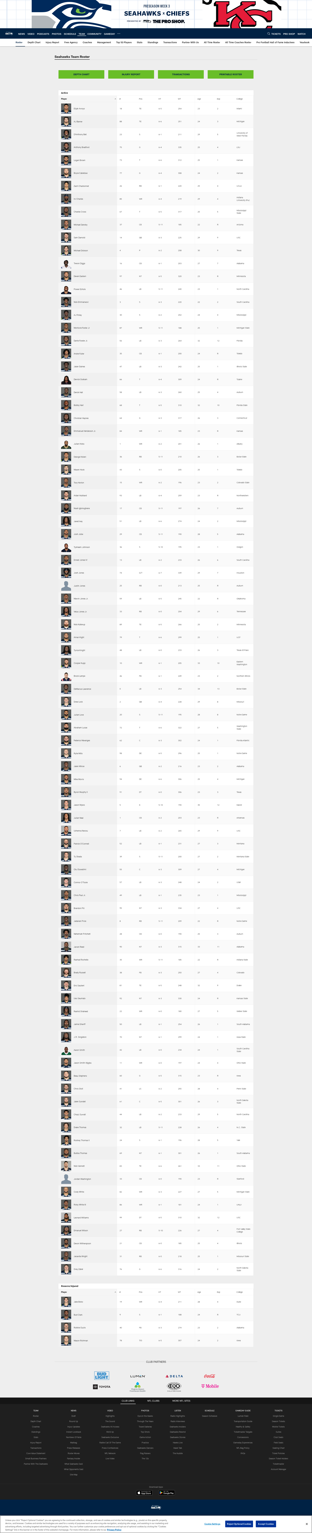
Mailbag (73, 1442)
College (239, 99)
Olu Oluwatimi (80, 869)
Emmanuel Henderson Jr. (85, 431)
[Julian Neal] (66, 818)
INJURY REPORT (131, 74)
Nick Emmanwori (81, 302)
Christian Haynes (81, 418)
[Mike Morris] (66, 779)
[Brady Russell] (66, 972)
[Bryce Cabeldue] (66, 173)
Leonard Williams (81, 1217)
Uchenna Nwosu (81, 831)
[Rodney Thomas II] (66, 1140)
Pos (140, 99)
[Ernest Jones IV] (66, 560)
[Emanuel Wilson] (66, 1230)
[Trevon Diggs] (66, 263)
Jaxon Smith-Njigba (82, 1063)
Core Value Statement (35, 1453)
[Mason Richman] (66, 1340)
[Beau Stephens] (66, 1076)
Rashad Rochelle (81, 959)
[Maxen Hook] (66, 470)
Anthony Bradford (81, 147)
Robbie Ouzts (80, 1327)
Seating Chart (279, 1448)
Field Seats (278, 1442)
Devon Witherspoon (82, 1243)
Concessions (243, 1437)
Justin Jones (79, 586)
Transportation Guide (243, 1421)
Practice (145, 1442)
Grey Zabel (78, 1269)
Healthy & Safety (243, 1426)
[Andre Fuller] (66, 354)
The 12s (145, 1458)
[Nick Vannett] (66, 1166)
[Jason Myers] (66, 805)
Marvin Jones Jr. (81, 598)
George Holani (80, 457)
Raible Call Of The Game (110, 1442)
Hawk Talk (177, 1448)
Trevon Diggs (79, 263)
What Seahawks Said (74, 1464)
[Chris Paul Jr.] (66, 895)
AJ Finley (78, 315)
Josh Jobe (78, 534)
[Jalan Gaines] (66, 366)
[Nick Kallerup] (66, 624)
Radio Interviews (178, 1421)
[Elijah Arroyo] (66, 108)
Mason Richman (81, 1340)
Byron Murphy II (81, 792)
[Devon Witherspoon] (66, 1243)
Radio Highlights (177, 1416)
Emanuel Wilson (81, 1230)
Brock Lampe (79, 676)
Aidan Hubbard (80, 495)
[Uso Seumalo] (66, 998)
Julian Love (79, 715)
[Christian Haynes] (66, 418)
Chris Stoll (78, 1088)
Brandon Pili (79, 908)
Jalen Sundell (80, 1101)
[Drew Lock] (66, 702)
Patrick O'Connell (81, 844)
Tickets (278, 1410)
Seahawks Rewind (178, 1432)
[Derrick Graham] (66, 379)
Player (64, 99)
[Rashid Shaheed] (66, 1011)
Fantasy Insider (73, 1458)
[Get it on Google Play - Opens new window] (166, 1494)
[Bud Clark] (66, 1315)
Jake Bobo (78, 1302)
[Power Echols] (66, 289)
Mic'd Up (110, 1432)
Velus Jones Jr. (80, 611)
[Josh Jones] (66, 573)
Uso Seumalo (79, 998)
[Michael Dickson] (66, 250)
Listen (178, 1410)
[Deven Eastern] (66, 276)
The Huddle (178, 1453)
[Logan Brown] (66, 160)
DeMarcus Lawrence (82, 689)
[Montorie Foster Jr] (66, 328)
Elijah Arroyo (79, 108)
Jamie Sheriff (79, 1024)
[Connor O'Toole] (66, 882)
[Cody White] (66, 1192)
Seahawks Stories (177, 1437)
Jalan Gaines (79, 366)
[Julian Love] (66, 714)
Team (35, 1410)
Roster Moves (74, 1453)
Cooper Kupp (79, 663)
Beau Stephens (80, 1076)
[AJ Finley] (66, 315)
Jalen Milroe (79, 766)
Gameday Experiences (243, 1442)
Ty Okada (78, 856)
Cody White (79, 1192)
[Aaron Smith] (66, 1050)
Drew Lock (78, 702)
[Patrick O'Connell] (66, 843)
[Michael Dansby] (66, 225)
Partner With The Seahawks (36, 1464)
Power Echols (80, 289)
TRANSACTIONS (181, 74)
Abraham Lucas (80, 727)
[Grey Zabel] (66, 1269)
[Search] (268, 33)
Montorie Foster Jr (82, 328)
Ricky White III (80, 1204)
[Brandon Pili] (66, 908)
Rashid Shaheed (81, 1011)
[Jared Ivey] (66, 521)
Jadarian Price (80, 921)
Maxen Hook (79, 469)
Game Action (145, 1437)
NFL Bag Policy (242, 1448)
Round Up (73, 1421)
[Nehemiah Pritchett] (66, 934)
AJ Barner (78, 121)
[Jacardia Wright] (66, 1256)
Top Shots (145, 1432)
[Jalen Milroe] (66, 766)
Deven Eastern (80, 276)
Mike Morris (79, 779)
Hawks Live (177, 1442)
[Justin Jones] (66, 586)
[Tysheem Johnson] (66, 547)
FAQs (243, 1453)
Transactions (35, 1448)
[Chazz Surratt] (66, 1114)
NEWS (73, 1410)
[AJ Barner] (66, 121)
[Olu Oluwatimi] (66, 869)
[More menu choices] (118, 33)
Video (110, 1410)
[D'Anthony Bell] (66, 134)
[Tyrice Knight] (66, 650)
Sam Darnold (79, 237)
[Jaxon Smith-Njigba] (66, 1063)
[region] (156, 1524)
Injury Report (35, 1442)
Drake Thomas (80, 1127)
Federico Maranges (82, 740)
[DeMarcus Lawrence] (66, 689)
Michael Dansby (80, 225)
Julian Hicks (79, 444)
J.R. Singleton (80, 1037)
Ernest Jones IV (80, 560)
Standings (35, 1432)
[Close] (306, 1523)
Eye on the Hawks (145, 1416)
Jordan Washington (82, 1179)
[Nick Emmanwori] (66, 302)
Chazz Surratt (80, 1114)
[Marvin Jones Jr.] (66, 599)
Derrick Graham (80, 379)
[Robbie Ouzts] (66, 1327)
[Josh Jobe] (66, 534)
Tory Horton (79, 482)
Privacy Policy (114, 1529)
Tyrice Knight (79, 650)
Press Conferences (110, 1448)
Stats (36, 1437)
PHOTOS (145, 1410)
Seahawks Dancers (145, 1448)
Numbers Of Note (73, 1437)
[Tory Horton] (66, 482)
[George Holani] (66, 457)
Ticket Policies (278, 1453)
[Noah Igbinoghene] (66, 508)
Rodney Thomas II (82, 1140)
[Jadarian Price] (66, 921)
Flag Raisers (145, 1453)
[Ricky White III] (66, 1205)
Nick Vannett (79, 1166)
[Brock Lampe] (66, 676)
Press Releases (73, 1448)
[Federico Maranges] (66, 740)
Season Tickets (278, 1421)
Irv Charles (78, 199)
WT (179, 99)
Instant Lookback (73, 1432)
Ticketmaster (278, 1464)
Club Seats (278, 1437)
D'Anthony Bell (80, 134)
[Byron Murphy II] (66, 792)
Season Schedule (209, 1416)
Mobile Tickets (278, 1426)
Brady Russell (80, 972)
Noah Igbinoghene (82, 508)
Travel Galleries (145, 1426)
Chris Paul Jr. (80, 895)
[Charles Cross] (66, 212)
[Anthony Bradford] (66, 147)
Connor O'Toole (81, 882)
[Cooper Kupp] (66, 663)
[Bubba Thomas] (66, 1153)
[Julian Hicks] (66, 444)
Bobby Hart (79, 405)
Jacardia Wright (80, 1256)
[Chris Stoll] (66, 1089)
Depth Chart (36, 1421)
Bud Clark (78, 1315)
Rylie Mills (78, 753)
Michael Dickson (81, 250)
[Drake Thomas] (66, 1127)
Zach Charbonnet (81, 186)
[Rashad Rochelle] (66, 960)
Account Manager (278, 1469)
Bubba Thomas (80, 1153)
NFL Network (110, 1453)
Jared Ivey (78, 521)
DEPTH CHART (81, 74)
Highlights (110, 1416)
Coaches (36, 1426)
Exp (218, 99)
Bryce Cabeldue (80, 173)
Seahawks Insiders (178, 1426)
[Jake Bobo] (66, 1302)
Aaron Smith (79, 1050)
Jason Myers (79, 805)
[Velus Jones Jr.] (66, 611)
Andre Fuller (79, 353)
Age (199, 99)
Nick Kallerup (79, 624)
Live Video (110, 1458)
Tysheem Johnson (82, 547)
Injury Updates (73, 1426)
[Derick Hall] (66, 392)
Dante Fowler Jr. (81, 340)
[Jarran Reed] (66, 947)
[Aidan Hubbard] (66, 495)
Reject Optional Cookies (239, 1524)
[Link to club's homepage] (9, 33)
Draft (74, 1416)
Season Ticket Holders (278, 1458)
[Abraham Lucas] (66, 727)
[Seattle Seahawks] (156, 1507)
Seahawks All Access (110, 1426)
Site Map (74, 1474)
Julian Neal (78, 818)
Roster (36, 1416)
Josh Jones (79, 573)
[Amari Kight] (66, 637)
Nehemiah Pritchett (82, 934)
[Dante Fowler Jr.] (66, 341)
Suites (278, 1432)
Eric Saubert (79, 985)
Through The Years (145, 1421)
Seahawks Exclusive (110, 1437)
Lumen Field (243, 1416)
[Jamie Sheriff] (66, 1024)
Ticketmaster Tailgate (243, 1432)
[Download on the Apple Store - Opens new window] (144, 1493)
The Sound (110, 1421)
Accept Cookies (266, 1524)
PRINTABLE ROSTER (230, 74)
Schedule (209, 1410)
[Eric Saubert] (66, 985)
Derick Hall (78, 392)
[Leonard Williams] (66, 1218)
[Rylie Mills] (66, 753)
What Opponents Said (73, 1469)
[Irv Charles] (66, 199)
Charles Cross (80, 212)
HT (159, 99)
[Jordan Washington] (66, 1179)
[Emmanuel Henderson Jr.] (66, 431)
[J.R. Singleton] (66, 1037)
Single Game (278, 1416)
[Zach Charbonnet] (66, 186)
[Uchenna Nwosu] (66, 831)
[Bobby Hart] (66, 405)
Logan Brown (79, 160)
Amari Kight (79, 637)
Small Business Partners (35, 1458)
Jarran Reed (79, 947)
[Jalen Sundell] (66, 1101)
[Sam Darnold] (66, 237)
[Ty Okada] (66, 856)
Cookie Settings (212, 1524)
